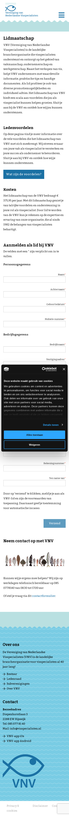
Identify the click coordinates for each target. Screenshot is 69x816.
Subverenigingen (18, 683)
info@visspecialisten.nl (25, 728)
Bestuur (12, 674)
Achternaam (57, 289)
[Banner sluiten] (64, 369)
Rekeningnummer (54, 463)
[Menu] (62, 12)
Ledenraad (14, 678)
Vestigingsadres (55, 359)
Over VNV (13, 688)
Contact (57, 805)
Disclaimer (40, 805)
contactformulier (43, 596)
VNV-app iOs (15, 736)
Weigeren (34, 444)
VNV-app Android (19, 741)
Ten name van (56, 478)
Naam (61, 274)
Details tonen (51, 424)
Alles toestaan (34, 434)
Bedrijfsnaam (57, 344)
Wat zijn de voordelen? (24, 174)
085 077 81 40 (16, 723)
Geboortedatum (55, 304)
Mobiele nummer (54, 319)
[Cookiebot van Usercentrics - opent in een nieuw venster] (43, 369)
